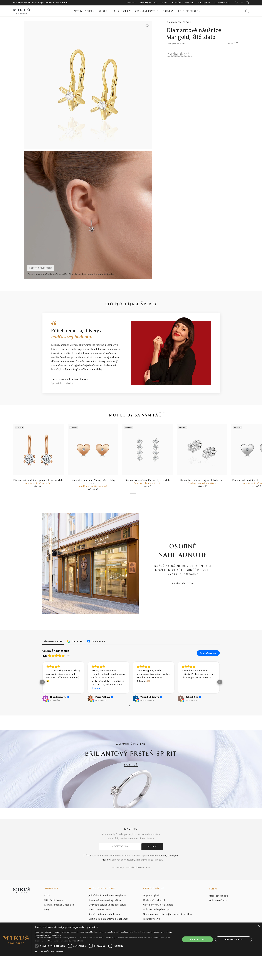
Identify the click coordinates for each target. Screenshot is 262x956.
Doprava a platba (152, 895)
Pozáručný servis (151, 919)
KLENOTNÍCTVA (183, 583)
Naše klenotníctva (218, 896)
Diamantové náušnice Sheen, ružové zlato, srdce (93, 482)
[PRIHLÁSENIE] (242, 3)
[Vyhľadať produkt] (246, 11)
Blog (46, 909)
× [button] (258, 926)
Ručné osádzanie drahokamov (104, 914)
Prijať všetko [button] (197, 939)
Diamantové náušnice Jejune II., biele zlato (202, 480)
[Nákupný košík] (247, 3)
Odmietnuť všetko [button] (233, 939)
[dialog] (131, 939)
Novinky (131, 3)
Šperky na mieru (84, 11)
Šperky (103, 11)
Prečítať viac (77, 940)
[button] (42, 682)
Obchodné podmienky (155, 900)
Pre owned (204, 3)
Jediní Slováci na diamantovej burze (107, 895)
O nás (164, 3)
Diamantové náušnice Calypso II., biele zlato (147, 480)
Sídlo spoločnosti (218, 900)
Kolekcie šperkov (189, 11)
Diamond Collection (179, 23)
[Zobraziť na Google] (45, 698)
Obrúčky (168, 11)
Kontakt (213, 889)
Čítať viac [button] (96, 687)
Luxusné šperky (121, 11)
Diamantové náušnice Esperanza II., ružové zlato (38, 480)
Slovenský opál (148, 3)
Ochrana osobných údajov (157, 909)
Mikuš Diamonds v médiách (59, 905)
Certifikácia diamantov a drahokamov (108, 919)
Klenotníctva (222, 3)
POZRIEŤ (131, 765)
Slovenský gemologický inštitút (105, 900)
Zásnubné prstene (146, 11)
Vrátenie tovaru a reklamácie (158, 905)
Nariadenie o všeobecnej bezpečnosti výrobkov (167, 914)
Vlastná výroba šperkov (101, 909)
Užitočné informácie (183, 3)
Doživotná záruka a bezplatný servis (107, 905)
